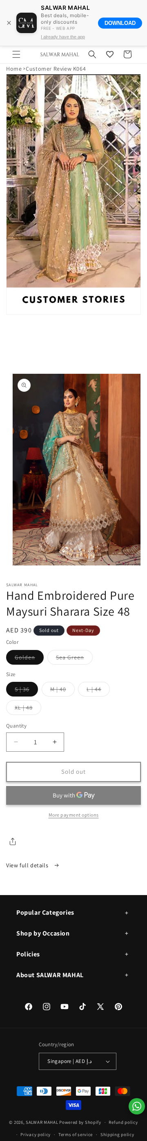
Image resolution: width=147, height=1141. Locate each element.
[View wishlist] (110, 54)
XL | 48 (28, 709)
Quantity (16, 725)
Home (14, 68)
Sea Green (74, 659)
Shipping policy (117, 1134)
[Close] (9, 23)
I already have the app (63, 36)
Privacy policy (35, 1134)
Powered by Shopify (80, 1122)
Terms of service (75, 1134)
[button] (16, 54)
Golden (29, 659)
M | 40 (62, 691)
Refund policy (123, 1122)
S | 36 (26, 691)
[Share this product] (12, 841)
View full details (28, 865)
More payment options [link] (74, 815)
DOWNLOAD (120, 23)
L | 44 (98, 691)
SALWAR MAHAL (42, 1122)
